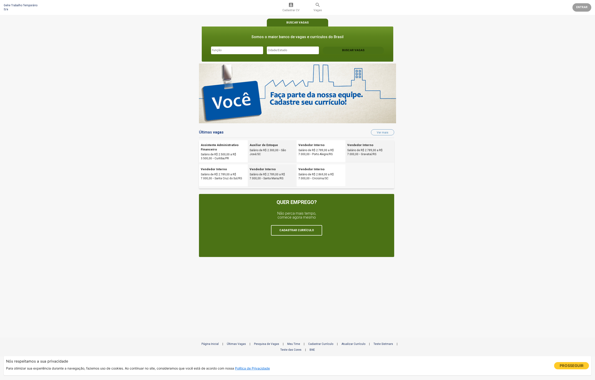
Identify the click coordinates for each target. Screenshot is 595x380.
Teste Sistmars (383, 344)
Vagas (318, 7)
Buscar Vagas (353, 50)
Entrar (582, 7)
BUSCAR (297, 22)
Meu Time (293, 344)
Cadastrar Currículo (320, 344)
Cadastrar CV (291, 7)
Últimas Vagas (236, 344)
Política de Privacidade (252, 368)
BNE (312, 349)
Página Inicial (210, 344)
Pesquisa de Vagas (266, 344)
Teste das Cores (290, 349)
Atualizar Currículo (353, 344)
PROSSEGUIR (572, 365)
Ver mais (382, 132)
